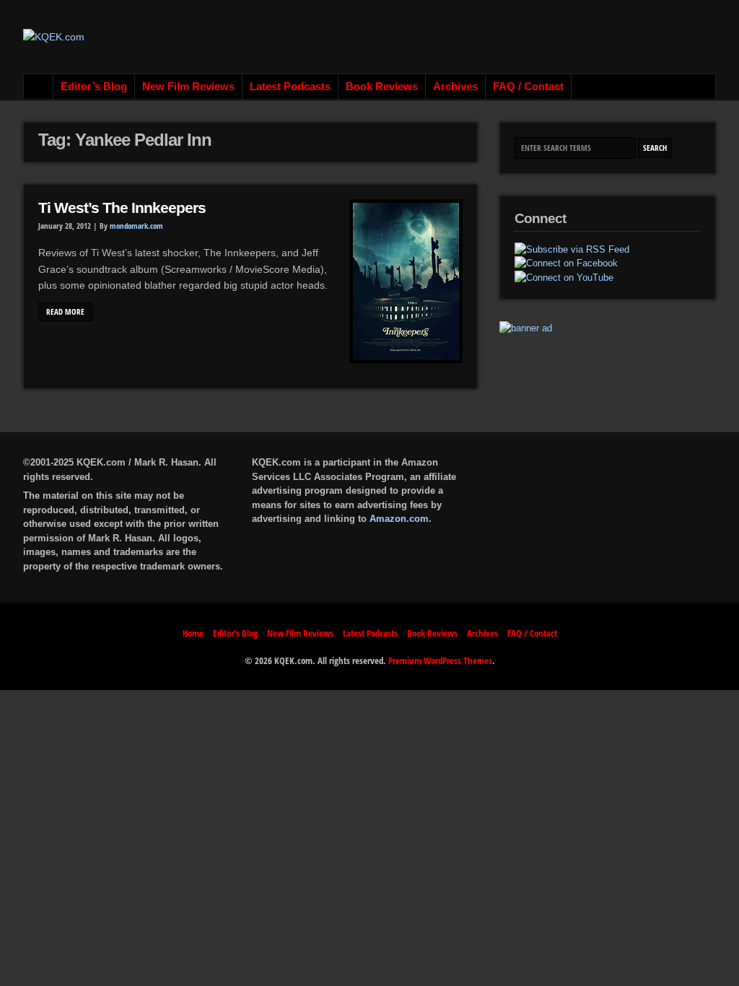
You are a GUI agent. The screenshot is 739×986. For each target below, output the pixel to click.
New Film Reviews (188, 86)
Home (38, 86)
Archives (455, 86)
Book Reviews (382, 86)
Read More (65, 312)
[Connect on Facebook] (566, 263)
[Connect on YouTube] (564, 278)
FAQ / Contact (528, 86)
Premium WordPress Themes (440, 660)
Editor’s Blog (94, 86)
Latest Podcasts (290, 86)
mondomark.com (136, 226)
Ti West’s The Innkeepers (122, 208)
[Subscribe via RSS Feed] (572, 250)
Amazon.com (399, 518)
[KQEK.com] (53, 37)
